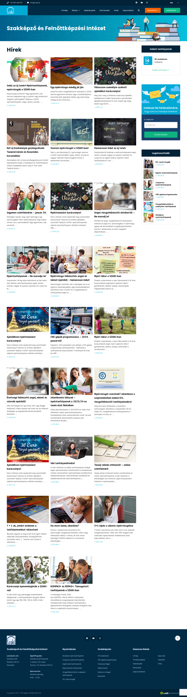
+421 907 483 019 (15, 3)
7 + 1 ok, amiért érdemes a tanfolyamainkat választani (22, 527)
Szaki (25, 693)
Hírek (116, 10)
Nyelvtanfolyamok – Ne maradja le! (26, 276)
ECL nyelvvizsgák (163, 162)
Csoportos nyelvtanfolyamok (163, 183)
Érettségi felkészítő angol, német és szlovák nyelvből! (27, 399)
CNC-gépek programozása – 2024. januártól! (69, 338)
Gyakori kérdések (139, 672)
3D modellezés (160, 59)
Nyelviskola (152, 10)
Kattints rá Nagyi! (104, 672)
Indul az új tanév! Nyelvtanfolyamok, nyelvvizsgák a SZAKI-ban (27, 87)
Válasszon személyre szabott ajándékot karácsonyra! (110, 89)
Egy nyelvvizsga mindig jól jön (67, 87)
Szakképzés (171, 10)
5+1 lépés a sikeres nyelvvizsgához (113, 525)
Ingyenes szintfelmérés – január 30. (27, 212)
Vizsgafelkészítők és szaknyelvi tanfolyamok (166, 205)
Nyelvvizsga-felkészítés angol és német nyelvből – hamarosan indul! (70, 278)
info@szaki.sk (35, 3)
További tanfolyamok (160, 70)
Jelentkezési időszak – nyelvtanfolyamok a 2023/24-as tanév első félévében (69, 401)
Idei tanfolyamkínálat (63, 463)
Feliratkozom (160, 135)
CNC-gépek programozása (166, 194)
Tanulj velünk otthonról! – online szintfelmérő (112, 466)
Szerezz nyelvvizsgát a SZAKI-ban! (70, 148)
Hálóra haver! (103, 668)
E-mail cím (149, 119)
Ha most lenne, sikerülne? (65, 525)
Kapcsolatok (128, 10)
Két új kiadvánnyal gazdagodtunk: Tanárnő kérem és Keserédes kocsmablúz (26, 151)
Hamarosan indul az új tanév (110, 148)
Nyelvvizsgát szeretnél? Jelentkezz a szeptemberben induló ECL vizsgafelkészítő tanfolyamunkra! (114, 397)
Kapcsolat (161, 656)
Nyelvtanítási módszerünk (72, 668)
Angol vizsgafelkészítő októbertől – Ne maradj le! (114, 214)
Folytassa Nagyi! (104, 664)
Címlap (64, 10)
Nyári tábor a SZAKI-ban (107, 276)
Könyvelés (101, 676)
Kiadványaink (89, 10)
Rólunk (75, 10)
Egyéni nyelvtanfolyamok (166, 173)
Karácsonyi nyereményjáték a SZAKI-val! (27, 588)
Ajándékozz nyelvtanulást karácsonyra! (21, 338)
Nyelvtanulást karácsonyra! (66, 212)
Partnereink (105, 10)
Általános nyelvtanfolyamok (163, 216)
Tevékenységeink (139, 660)
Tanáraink (161, 660)
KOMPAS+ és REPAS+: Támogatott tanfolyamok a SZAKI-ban (70, 588)
